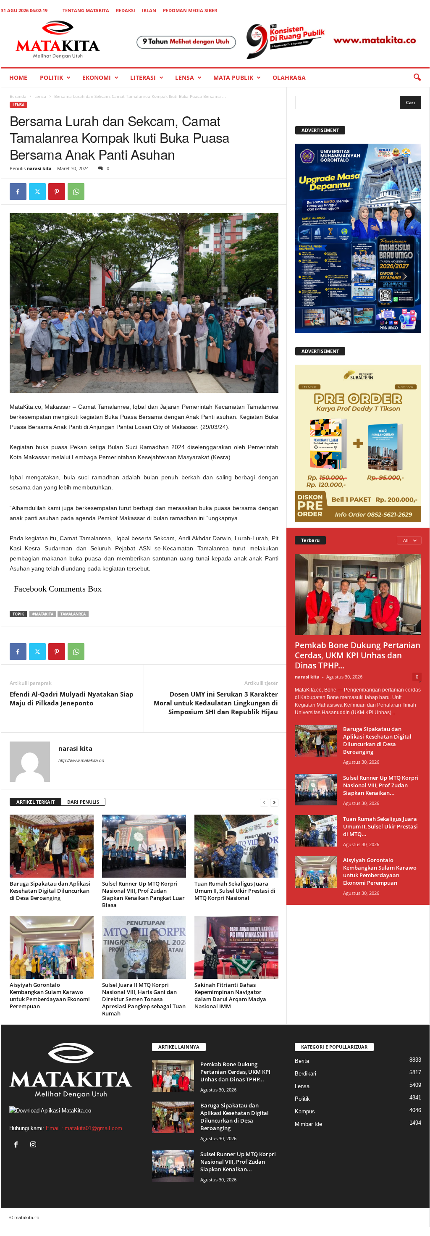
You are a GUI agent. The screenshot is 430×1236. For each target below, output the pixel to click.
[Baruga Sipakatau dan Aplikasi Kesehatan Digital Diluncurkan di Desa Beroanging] (52, 846)
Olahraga (289, 78)
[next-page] (274, 802)
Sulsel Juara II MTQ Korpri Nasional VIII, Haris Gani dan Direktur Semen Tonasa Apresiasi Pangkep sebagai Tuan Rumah (144, 999)
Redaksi (125, 10)
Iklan (149, 10)
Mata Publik (233, 78)
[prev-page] (264, 802)
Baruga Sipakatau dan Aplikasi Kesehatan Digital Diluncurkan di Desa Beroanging (50, 891)
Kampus (305, 1111)
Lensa (184, 78)
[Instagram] (34, 1145)
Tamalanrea (73, 614)
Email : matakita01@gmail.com (84, 1128)
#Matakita (42, 614)
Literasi (143, 78)
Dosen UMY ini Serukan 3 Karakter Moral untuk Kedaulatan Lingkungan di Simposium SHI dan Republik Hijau (216, 703)
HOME (18, 78)
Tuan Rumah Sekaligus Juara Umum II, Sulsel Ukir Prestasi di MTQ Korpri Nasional (234, 891)
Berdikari (305, 1073)
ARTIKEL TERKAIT (35, 802)
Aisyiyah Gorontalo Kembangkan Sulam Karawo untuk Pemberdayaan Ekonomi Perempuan (50, 995)
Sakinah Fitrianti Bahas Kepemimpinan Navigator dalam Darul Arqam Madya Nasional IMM (230, 995)
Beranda (18, 96)
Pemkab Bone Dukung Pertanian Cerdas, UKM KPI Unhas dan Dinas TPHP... (357, 655)
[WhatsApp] (76, 191)
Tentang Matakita (86, 10)
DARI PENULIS (83, 802)
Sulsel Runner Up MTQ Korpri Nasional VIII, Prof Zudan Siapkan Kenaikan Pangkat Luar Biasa (143, 894)
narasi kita (39, 168)
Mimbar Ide (308, 1124)
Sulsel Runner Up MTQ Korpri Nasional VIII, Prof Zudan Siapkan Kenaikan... (381, 785)
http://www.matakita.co (81, 760)
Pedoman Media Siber (190, 10)
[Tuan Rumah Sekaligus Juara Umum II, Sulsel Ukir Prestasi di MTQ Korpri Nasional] (236, 846)
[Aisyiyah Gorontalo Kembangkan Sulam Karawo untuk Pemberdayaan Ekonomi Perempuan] (52, 947)
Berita (302, 1061)
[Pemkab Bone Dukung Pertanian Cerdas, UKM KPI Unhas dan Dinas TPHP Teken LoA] (358, 594)
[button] (417, 77)
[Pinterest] (56, 191)
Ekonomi (96, 78)
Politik (51, 78)
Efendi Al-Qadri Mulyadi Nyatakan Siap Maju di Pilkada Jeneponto (72, 698)
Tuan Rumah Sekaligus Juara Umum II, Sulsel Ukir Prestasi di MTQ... (380, 826)
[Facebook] (18, 191)
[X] (37, 191)
